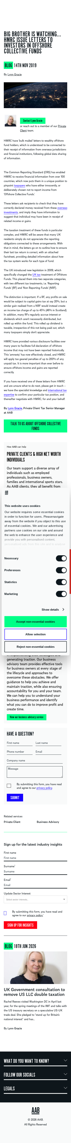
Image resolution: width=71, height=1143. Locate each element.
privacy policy (44, 788)
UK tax (36, 274)
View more (35, 989)
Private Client (12, 822)
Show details (50, 609)
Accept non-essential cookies (35, 621)
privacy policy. (35, 915)
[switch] (61, 570)
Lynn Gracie (15, 74)
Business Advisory (48, 822)
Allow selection (35, 634)
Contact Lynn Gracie (32, 121)
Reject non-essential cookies (36, 646)
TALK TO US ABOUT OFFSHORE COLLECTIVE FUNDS (35, 426)
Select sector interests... (17, 899)
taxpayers (19, 185)
